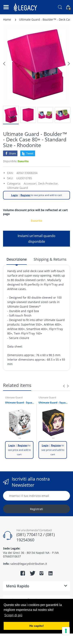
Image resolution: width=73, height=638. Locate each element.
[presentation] (64, 386)
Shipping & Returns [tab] (50, 259)
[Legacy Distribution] (26, 7)
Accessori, (30, 183)
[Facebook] (22, 573)
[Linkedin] (50, 573)
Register (25, 195)
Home (7, 19)
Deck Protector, (48, 183)
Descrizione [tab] (16, 259)
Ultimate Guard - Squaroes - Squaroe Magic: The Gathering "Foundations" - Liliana (53, 402)
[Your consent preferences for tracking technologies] (66, 631)
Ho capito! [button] (36, 625)
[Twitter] (32, 573)
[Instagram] (41, 573)
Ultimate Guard (17, 188)
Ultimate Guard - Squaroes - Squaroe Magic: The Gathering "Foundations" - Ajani (19, 402)
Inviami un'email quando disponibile (36, 239)
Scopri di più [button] (13, 615)
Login (14, 195)
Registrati (36, 509)
